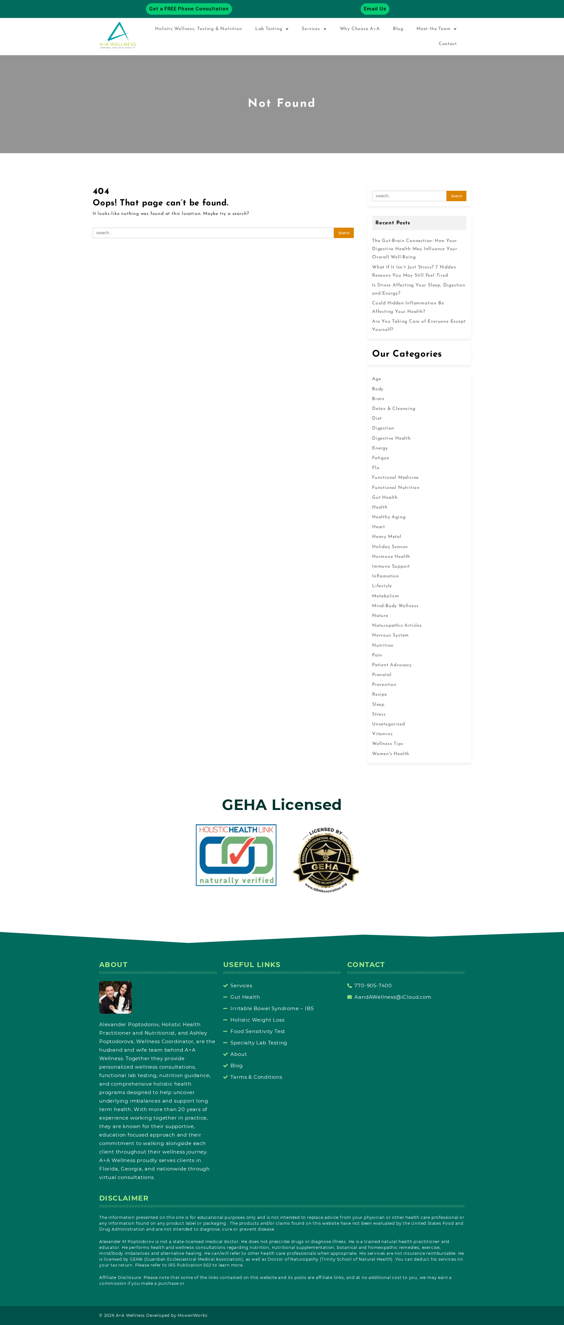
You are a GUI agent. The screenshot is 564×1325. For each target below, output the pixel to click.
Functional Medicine (395, 477)
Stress (379, 714)
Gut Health (385, 497)
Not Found (282, 104)
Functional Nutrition (396, 487)
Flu (375, 467)
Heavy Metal (386, 536)
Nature (380, 615)
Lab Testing (268, 28)
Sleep (378, 704)
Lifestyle (382, 586)
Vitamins (382, 734)
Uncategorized (388, 724)
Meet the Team (433, 28)
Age (376, 379)
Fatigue (380, 458)
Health (380, 507)
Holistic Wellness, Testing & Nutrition (198, 28)
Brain (378, 398)
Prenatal (381, 674)
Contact (448, 43)
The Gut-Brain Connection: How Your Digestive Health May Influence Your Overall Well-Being (414, 249)
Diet (377, 418)
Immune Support (391, 566)
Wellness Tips (387, 743)
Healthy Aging (388, 517)
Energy (380, 448)
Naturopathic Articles (397, 625)
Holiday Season (390, 546)
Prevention (384, 684)
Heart (378, 527)
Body (378, 389)
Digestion (383, 428)
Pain (377, 655)
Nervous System (390, 635)
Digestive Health (391, 438)
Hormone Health (391, 556)
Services (311, 28)
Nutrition (383, 645)
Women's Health (390, 753)
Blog (398, 28)
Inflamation (385, 576)
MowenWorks (192, 1315)
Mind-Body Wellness (395, 606)
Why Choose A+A (360, 28)
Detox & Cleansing (393, 408)
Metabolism (385, 596)
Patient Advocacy (392, 665)
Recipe (379, 694)
